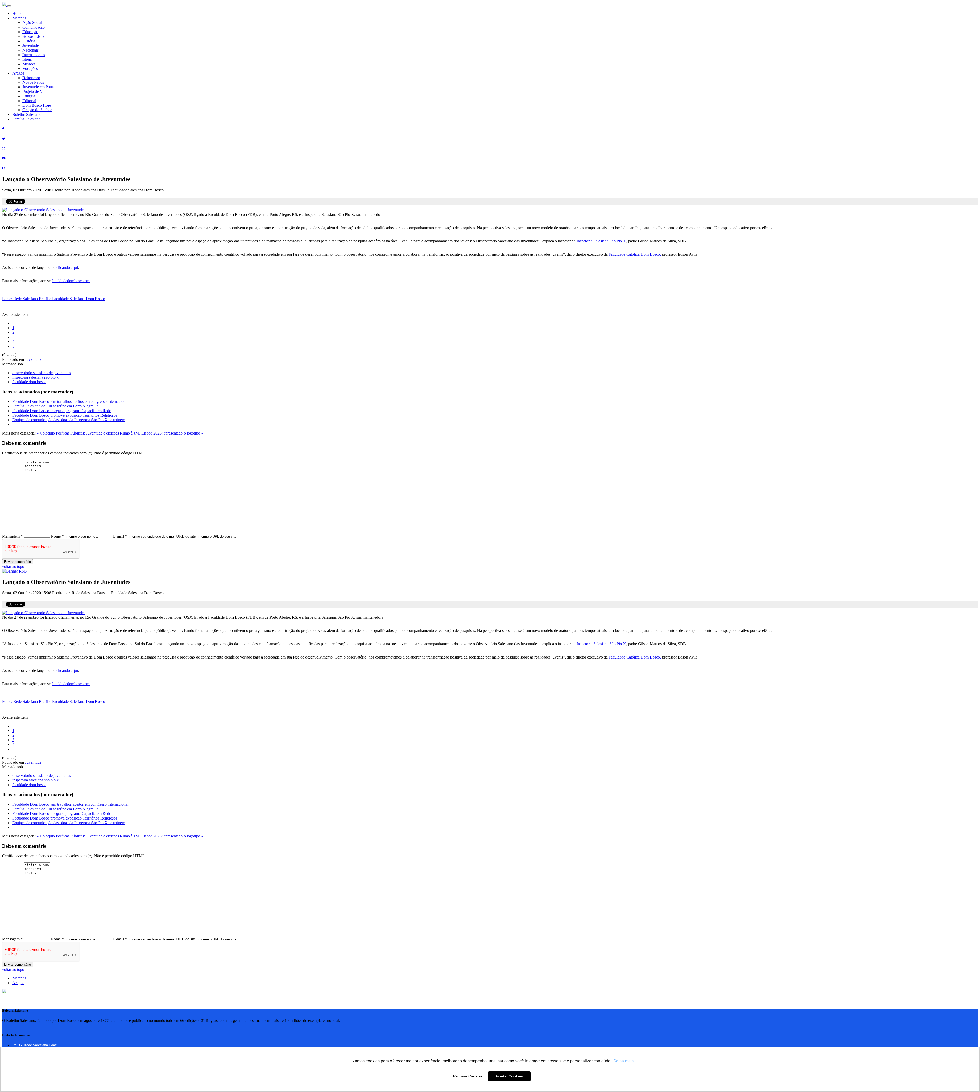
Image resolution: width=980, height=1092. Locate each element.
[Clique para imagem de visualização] (43, 210)
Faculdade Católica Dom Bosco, (635, 254)
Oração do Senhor (37, 110)
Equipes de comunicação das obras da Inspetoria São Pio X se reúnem (68, 420)
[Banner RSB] (14, 571)
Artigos (18, 73)
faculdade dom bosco (29, 382)
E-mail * (120, 536)
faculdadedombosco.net (71, 281)
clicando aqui (67, 267)
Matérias (19, 18)
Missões (28, 64)
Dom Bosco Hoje (36, 105)
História (28, 41)
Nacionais (30, 50)
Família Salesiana (26, 119)
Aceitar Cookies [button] (509, 1076)
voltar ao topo (13, 566)
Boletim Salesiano (26, 114)
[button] (4, 992)
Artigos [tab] (18, 983)
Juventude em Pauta (38, 87)
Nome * (57, 536)
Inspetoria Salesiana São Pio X (601, 241)
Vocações (30, 68)
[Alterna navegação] (9, 6)
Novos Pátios (33, 82)
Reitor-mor (31, 78)
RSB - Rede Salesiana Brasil (35, 1045)
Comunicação (33, 27)
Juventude (30, 45)
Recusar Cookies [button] (468, 1076)
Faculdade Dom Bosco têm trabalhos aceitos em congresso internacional (70, 401)
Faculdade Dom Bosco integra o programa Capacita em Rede (61, 410)
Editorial (29, 100)
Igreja (27, 59)
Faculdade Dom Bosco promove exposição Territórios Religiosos (64, 415)
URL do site (186, 536)
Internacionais (33, 55)
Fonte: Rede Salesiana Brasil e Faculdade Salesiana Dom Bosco (53, 298)
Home (17, 13)
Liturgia (28, 96)
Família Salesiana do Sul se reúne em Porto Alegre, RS (56, 406)
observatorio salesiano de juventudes (41, 372)
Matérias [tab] (19, 978)
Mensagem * (12, 536)
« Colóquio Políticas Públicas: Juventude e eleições (78, 433)
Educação (30, 32)
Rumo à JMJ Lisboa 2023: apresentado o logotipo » (161, 433)
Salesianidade (33, 36)
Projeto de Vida (34, 91)
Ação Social (32, 22)
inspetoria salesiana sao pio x (35, 377)
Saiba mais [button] (623, 1061)
